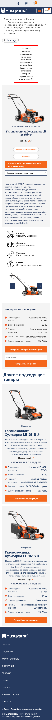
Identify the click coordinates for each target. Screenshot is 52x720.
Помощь (6, 687)
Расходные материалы (26, 149)
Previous (12, 286)
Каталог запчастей (11, 659)
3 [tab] (30, 299)
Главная (6, 645)
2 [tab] (26, 299)
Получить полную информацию (26, 349)
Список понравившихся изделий (33, 3)
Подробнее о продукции (26, 498)
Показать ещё (24, 457)
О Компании (8, 666)
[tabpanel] (26, 284)
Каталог (30, 19)
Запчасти (26, 156)
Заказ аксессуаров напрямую (20, 173)
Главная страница (13, 19)
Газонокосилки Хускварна (21, 22)
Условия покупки (10, 694)
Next (39, 286)
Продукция (7, 652)
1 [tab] (22, 299)
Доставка (18, 3)
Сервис (5, 680)
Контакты (26, 3)
